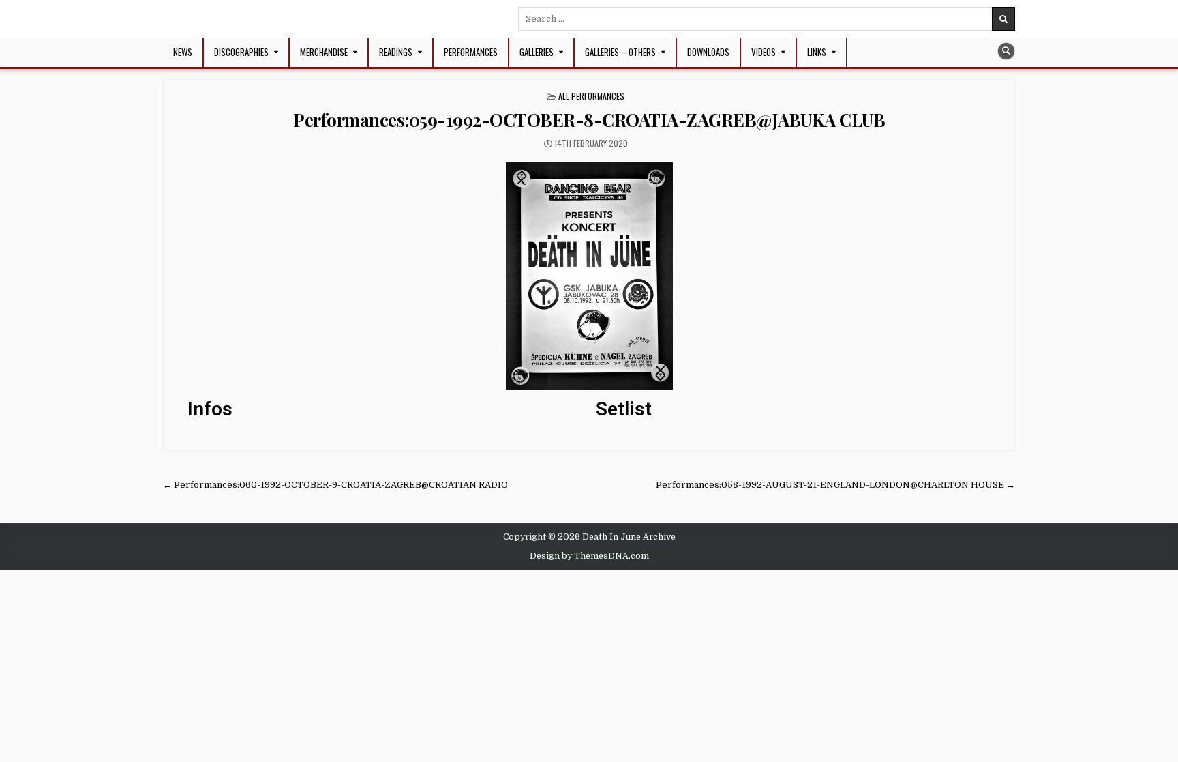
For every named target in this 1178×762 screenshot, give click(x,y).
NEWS (182, 52)
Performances (471, 52)
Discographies (241, 52)
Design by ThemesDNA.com (589, 556)
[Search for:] (766, 19)
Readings (395, 52)
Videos (763, 52)
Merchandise (324, 52)
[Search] (1006, 51)
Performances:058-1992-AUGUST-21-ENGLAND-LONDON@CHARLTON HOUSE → (835, 485)
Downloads (708, 52)
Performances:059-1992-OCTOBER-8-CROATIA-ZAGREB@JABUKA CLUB (589, 120)
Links (816, 52)
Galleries (536, 52)
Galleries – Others (620, 52)
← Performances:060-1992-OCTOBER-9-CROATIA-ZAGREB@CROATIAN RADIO (335, 485)
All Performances (591, 96)
